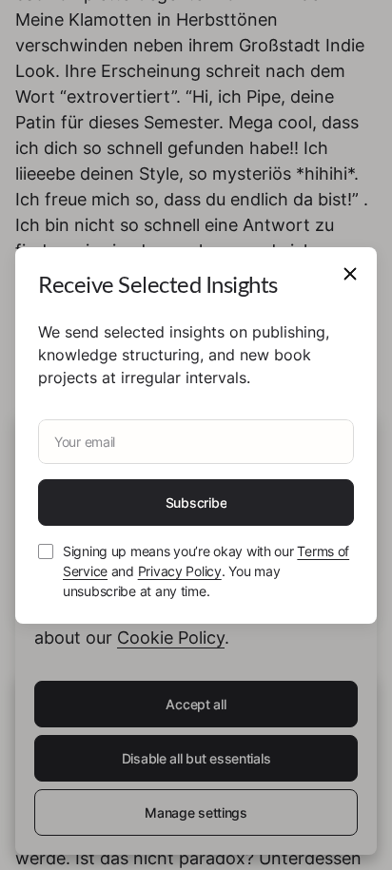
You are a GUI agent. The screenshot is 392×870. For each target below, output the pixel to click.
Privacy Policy (180, 571)
